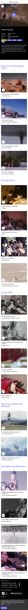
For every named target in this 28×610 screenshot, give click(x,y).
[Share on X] (4, 57)
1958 (9, 38)
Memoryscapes (14, 2)
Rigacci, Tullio (11, 33)
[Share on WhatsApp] (6, 57)
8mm (9, 35)
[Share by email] (8, 57)
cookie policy (8, 604)
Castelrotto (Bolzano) (13, 36)
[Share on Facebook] (2, 57)
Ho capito (4, 608)
